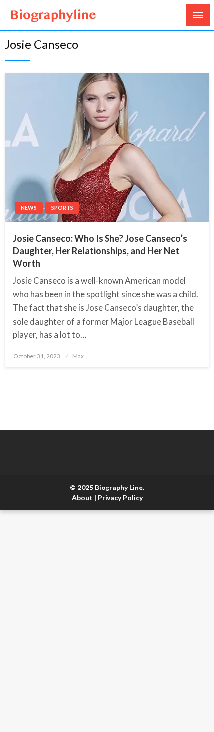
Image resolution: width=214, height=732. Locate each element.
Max (78, 356)
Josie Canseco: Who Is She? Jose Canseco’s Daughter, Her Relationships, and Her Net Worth (100, 250)
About (82, 497)
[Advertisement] (107, 621)
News (29, 207)
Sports (62, 207)
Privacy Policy (120, 497)
